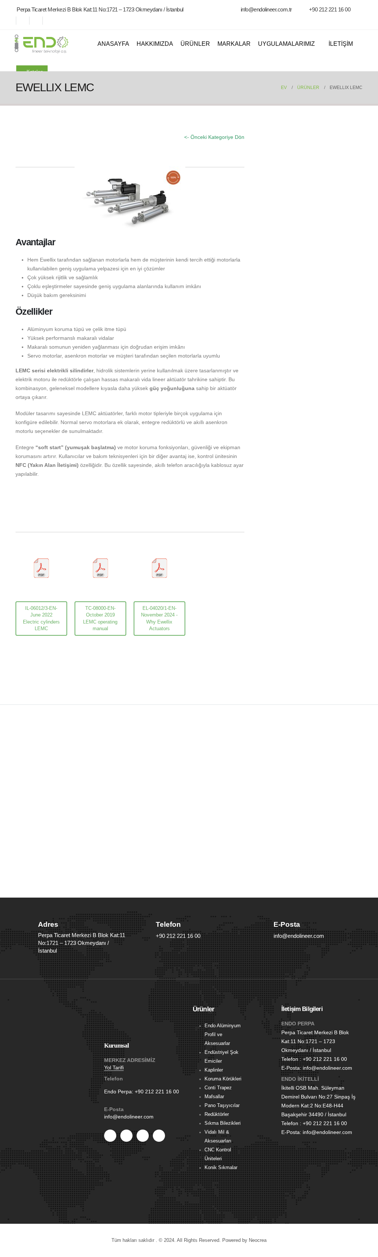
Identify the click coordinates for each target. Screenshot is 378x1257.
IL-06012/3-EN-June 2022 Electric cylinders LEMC (41, 618)
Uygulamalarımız (286, 44)
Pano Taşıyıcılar (222, 1105)
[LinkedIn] (52, 21)
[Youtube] (26, 21)
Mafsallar (214, 1096)
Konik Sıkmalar (221, 1167)
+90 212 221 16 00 (157, 1091)
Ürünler (195, 44)
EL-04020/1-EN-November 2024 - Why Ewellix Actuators (159, 618)
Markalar (234, 44)
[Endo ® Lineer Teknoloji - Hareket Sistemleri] (41, 44)
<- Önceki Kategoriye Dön (214, 137)
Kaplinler (214, 1070)
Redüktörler (217, 1114)
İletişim (341, 44)
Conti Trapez (218, 1087)
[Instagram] (39, 21)
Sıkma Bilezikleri (223, 1123)
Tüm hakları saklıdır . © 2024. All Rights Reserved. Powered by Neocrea (189, 1240)
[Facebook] (12, 21)
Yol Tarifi (114, 1067)
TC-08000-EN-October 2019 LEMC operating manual (100, 618)
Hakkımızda (155, 44)
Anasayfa (113, 44)
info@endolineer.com (129, 1117)
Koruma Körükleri (223, 1079)
